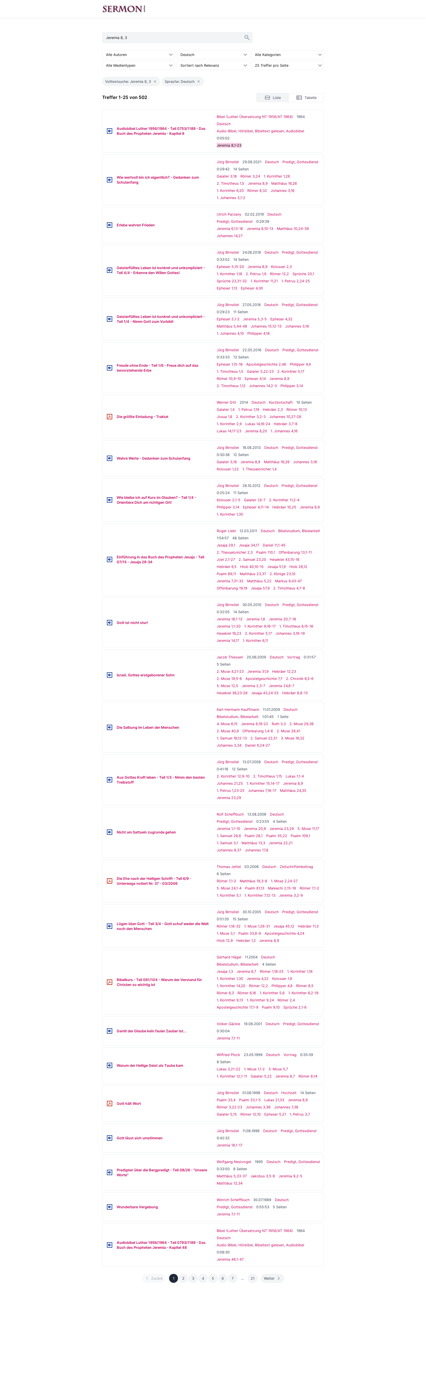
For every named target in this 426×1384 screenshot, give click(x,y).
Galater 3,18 (227, 176)
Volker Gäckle (228, 1024)
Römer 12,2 (279, 274)
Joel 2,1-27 (226, 559)
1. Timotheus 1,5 (230, 371)
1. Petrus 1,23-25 (230, 790)
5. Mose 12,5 (227, 685)
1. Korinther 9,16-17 (260, 626)
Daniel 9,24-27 (257, 745)
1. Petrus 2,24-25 (295, 281)
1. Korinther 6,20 (230, 190)
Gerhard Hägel (229, 957)
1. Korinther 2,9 (229, 424)
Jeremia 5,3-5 (255, 319)
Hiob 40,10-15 (252, 566)
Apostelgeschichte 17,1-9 (237, 1007)
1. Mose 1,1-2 (254, 1069)
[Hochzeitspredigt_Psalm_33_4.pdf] (109, 1103)
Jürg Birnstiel (228, 162)
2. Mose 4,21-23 (230, 671)
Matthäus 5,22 (259, 581)
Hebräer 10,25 (284, 507)
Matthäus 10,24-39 (293, 228)
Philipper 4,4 (300, 364)
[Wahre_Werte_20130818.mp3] (109, 458)
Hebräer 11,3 (308, 926)
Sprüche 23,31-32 (232, 281)
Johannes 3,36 (258, 1107)
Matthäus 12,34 (230, 1183)
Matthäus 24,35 (293, 790)
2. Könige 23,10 (282, 574)
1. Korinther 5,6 (272, 993)
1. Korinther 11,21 (264, 281)
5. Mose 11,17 (308, 828)
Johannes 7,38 (286, 1107)
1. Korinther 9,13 (230, 1000)
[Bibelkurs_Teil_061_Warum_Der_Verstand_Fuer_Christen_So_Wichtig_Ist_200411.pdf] (109, 982)
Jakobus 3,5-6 (262, 1176)
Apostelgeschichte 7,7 (264, 678)
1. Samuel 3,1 (227, 843)
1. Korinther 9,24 (260, 1000)
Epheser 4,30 (252, 288)
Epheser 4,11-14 (256, 507)
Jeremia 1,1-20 (229, 626)
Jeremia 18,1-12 (230, 619)
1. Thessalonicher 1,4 (259, 469)
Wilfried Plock (228, 1054)
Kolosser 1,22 (228, 469)
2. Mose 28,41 (288, 731)
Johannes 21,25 (230, 783)
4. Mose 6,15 (227, 724)
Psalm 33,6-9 (249, 933)
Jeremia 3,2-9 (291, 895)
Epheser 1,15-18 (230, 364)
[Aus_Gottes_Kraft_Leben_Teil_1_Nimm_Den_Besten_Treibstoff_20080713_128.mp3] (109, 779)
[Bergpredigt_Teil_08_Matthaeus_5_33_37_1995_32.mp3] (109, 1172)
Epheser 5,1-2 (228, 319)
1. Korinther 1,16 (300, 971)
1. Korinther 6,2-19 (303, 993)
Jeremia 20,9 (255, 828)
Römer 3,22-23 (229, 1107)
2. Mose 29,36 (301, 724)
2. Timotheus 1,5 (230, 183)
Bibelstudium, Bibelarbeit (299, 531)
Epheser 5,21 (275, 1114)
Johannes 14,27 (230, 236)
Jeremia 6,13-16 (230, 228)
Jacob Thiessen (230, 657)
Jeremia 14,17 (228, 640)
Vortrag (293, 657)
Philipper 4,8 (281, 985)
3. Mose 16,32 (292, 738)
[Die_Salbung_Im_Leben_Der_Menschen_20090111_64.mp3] (109, 727)
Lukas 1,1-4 (295, 776)
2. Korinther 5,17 (290, 371)
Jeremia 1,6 (255, 619)
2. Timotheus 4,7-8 (289, 588)
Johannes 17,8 (256, 850)
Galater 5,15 (227, 1114)
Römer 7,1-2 (226, 881)
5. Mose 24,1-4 (229, 888)
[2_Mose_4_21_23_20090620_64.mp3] (109, 675)
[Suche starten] (247, 37)
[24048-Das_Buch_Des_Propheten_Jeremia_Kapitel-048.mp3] (109, 1245)
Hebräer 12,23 (284, 671)
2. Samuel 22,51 (263, 738)
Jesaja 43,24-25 (265, 693)
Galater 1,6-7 (254, 500)
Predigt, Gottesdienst (300, 162)
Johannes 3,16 (283, 190)
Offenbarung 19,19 (232, 588)
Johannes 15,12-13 (266, 326)
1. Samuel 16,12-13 (232, 738)
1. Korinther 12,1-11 (232, 1076)
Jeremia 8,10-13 (260, 228)
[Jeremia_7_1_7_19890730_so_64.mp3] (109, 1206)
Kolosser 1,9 (282, 978)
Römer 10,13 (296, 409)
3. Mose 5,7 (278, 1069)
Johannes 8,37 (229, 850)
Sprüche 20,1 (303, 274)
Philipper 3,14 (291, 385)
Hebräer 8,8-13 (295, 693)
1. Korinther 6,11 (255, 640)
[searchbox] (177, 37)
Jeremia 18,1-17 (229, 1145)
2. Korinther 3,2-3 (251, 416)
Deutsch (224, 124)
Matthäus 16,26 (284, 183)
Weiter (269, 1278)
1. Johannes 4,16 (284, 431)
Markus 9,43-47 (288, 581)
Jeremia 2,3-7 (253, 685)
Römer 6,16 (246, 993)
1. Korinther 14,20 (231, 985)
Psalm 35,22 (276, 835)
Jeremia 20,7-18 (282, 619)
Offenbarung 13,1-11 (295, 552)
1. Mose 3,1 (226, 933)
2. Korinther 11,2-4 (284, 500)
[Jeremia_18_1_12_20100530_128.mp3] (109, 622)
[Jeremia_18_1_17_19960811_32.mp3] (109, 1138)
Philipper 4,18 (258, 333)
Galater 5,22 (261, 1076)
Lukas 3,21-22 (228, 1069)
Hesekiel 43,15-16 (284, 559)
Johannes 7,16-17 (262, 790)
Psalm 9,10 (271, 1007)
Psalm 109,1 (300, 835)
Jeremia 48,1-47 (230, 1259)
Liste (277, 97)
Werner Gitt (226, 402)
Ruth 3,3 (279, 724)
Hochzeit (289, 1092)
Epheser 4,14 (255, 378)
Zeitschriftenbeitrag (296, 866)
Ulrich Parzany (229, 214)
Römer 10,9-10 (229, 378)
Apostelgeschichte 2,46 (266, 364)
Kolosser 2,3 (281, 266)
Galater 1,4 (226, 409)
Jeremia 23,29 (229, 797)
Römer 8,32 (257, 190)
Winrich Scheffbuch (233, 1200)
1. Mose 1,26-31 (257, 926)
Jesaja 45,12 (283, 926)
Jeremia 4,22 (258, 978)
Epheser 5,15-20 (230, 266)
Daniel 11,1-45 (274, 545)
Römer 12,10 (250, 1114)
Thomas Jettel (229, 866)
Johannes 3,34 (229, 745)
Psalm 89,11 (226, 574)
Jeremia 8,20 (256, 431)
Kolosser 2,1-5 (228, 500)
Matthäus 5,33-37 (232, 1176)
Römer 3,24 (250, 176)
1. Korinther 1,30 (230, 514)
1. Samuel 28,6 (229, 835)
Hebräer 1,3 (246, 940)
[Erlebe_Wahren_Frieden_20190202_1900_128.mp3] (109, 225)
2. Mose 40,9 (228, 731)
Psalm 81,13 (254, 888)
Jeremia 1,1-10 (228, 828)
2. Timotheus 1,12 (231, 385)
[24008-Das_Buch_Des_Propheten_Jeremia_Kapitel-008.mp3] (109, 131)
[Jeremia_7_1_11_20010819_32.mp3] (109, 1031)
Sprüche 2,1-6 (295, 1007)
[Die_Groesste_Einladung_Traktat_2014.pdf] (109, 416)
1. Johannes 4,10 (230, 333)
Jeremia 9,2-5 (290, 1176)
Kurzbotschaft (281, 402)
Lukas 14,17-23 (229, 431)
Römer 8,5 (305, 985)
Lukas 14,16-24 (257, 424)
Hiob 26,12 (298, 566)
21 (252, 1278)
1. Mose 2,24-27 (284, 881)
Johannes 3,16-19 (290, 633)
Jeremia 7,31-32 (230, 581)
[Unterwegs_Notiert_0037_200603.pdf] (109, 881)
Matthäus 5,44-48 (232, 326)
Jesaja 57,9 (260, 588)
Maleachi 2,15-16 (282, 888)
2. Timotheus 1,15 (267, 776)
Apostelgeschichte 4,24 (284, 933)
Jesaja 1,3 (225, 971)
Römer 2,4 (286, 1000)
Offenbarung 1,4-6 (257, 731)
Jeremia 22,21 (280, 843)
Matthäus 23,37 (253, 574)
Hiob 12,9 (225, 940)
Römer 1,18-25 (272, 971)
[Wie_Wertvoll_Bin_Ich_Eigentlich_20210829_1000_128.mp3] (109, 179)
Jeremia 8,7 (246, 971)
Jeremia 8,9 (258, 183)
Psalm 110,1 (265, 552)
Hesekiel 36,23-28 (232, 693)
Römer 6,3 (225, 993)
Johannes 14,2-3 (263, 385)
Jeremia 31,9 (258, 671)
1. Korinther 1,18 (229, 274)
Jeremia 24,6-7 (281, 685)
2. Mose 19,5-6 (229, 678)
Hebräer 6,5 (227, 566)
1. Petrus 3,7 (300, 1114)
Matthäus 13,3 (253, 843)
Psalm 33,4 (226, 1100)
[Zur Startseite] (124, 9)
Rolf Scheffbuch (230, 814)
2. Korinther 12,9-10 (233, 776)
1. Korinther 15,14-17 (263, 783)
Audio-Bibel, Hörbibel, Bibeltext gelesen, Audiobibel (260, 131)
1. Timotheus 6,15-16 (296, 626)
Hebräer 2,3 (273, 409)
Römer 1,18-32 (229, 926)
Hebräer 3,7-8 (285, 424)
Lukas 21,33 (274, 1100)
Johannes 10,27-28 (285, 416)
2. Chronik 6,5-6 (300, 678)
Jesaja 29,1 (226, 545)
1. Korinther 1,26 (277, 176)
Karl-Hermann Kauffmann (238, 709)
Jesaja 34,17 (249, 545)
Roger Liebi (226, 531)
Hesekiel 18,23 (229, 633)
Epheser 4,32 (281, 319)
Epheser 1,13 (227, 288)
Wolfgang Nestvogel (234, 1161)
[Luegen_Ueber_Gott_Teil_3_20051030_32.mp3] (109, 926)
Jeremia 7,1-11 (228, 1038)
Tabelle (311, 97)
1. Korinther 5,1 (229, 895)
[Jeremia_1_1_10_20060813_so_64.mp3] (109, 832)
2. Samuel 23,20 (252, 559)
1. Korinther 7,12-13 (260, 895)
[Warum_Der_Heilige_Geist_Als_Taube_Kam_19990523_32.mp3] (109, 1065)
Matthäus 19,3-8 (253, 881)
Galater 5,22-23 (260, 371)
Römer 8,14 (308, 1076)
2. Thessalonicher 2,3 (235, 552)
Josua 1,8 (224, 416)
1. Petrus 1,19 (248, 409)
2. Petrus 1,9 (256, 274)
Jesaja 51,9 (276, 566)
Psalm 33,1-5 (250, 1100)
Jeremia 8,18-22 (254, 724)
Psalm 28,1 (254, 835)
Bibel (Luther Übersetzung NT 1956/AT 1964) (255, 116)
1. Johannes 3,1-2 (231, 197)
